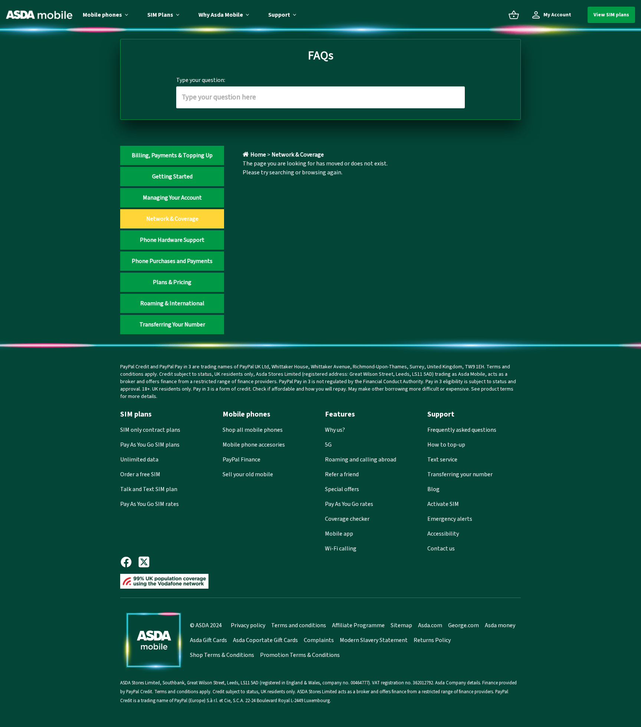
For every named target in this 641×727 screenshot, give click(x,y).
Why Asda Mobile (220, 15)
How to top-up (446, 445)
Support (279, 15)
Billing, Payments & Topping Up (172, 155)
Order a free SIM (140, 474)
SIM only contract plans (150, 430)
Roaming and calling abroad (360, 459)
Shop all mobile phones (253, 430)
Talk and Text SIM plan (148, 489)
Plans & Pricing (172, 282)
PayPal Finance (241, 459)
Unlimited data (139, 459)
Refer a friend (342, 474)
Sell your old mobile (248, 474)
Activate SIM (443, 504)
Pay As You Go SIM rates (149, 504)
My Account (557, 15)
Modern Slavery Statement (374, 640)
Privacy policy (248, 625)
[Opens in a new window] (129, 562)
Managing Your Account (172, 198)
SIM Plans (160, 15)
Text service (442, 459)
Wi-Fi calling (340, 549)
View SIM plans (611, 15)
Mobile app (339, 534)
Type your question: (200, 80)
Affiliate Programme (358, 625)
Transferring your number (460, 474)
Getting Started (172, 176)
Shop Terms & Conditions (222, 655)
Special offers (342, 489)
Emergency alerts (449, 519)
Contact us (441, 549)
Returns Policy (432, 640)
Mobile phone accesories (254, 445)
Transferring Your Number (172, 324)
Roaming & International (172, 303)
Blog (433, 489)
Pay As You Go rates (349, 504)
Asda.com (430, 625)
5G (328, 445)
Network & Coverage (172, 219)
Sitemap (401, 625)
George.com (463, 625)
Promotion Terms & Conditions (300, 655)
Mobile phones (102, 15)
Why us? (335, 430)
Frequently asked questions (461, 430)
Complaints (319, 640)
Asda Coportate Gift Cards (265, 640)
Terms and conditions (298, 625)
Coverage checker (347, 519)
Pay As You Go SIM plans (150, 445)
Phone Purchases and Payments (172, 261)
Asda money (500, 625)
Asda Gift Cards (208, 640)
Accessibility (443, 534)
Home (258, 155)
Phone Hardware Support (172, 240)
